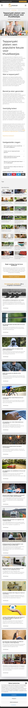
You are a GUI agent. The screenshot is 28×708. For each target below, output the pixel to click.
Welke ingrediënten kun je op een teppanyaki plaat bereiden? (14, 157)
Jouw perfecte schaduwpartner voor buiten (13, 300)
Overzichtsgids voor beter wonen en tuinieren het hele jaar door (6, 203)
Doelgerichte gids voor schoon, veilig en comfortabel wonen (7, 212)
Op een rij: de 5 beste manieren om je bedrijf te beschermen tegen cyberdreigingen (13, 496)
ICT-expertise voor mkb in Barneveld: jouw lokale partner (13, 422)
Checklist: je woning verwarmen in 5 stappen (14, 666)
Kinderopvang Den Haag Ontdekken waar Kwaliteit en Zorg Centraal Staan (13, 544)
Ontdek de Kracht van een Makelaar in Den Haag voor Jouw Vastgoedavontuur (13, 569)
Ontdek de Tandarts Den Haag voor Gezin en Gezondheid (14, 593)
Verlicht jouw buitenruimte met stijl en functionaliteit (12, 447)
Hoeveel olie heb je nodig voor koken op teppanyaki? (14, 167)
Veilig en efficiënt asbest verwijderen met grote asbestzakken (13, 349)
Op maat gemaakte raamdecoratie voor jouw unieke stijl (14, 325)
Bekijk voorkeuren (14, 702)
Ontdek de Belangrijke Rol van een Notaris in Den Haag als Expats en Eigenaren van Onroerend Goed (14, 618)
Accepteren (14, 694)
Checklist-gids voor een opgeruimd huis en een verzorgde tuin (19, 221)
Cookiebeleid (13, 704)
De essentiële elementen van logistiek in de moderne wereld (13, 520)
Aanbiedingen (14, 10)
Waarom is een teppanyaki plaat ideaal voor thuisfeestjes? (14, 162)
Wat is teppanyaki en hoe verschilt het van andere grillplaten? (14, 146)
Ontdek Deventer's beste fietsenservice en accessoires (13, 398)
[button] (26, 683)
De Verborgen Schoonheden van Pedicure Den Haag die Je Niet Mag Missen (13, 642)
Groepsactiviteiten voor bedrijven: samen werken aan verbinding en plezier (7, 257)
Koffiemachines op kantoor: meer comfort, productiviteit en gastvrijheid (20, 248)
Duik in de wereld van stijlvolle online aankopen (12, 374)
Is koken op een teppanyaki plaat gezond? (14, 152)
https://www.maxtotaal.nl (8, 135)
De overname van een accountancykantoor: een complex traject (20, 257)
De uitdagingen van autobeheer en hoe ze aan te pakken (14, 471)
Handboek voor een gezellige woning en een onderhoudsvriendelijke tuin (20, 231)
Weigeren (14, 698)
